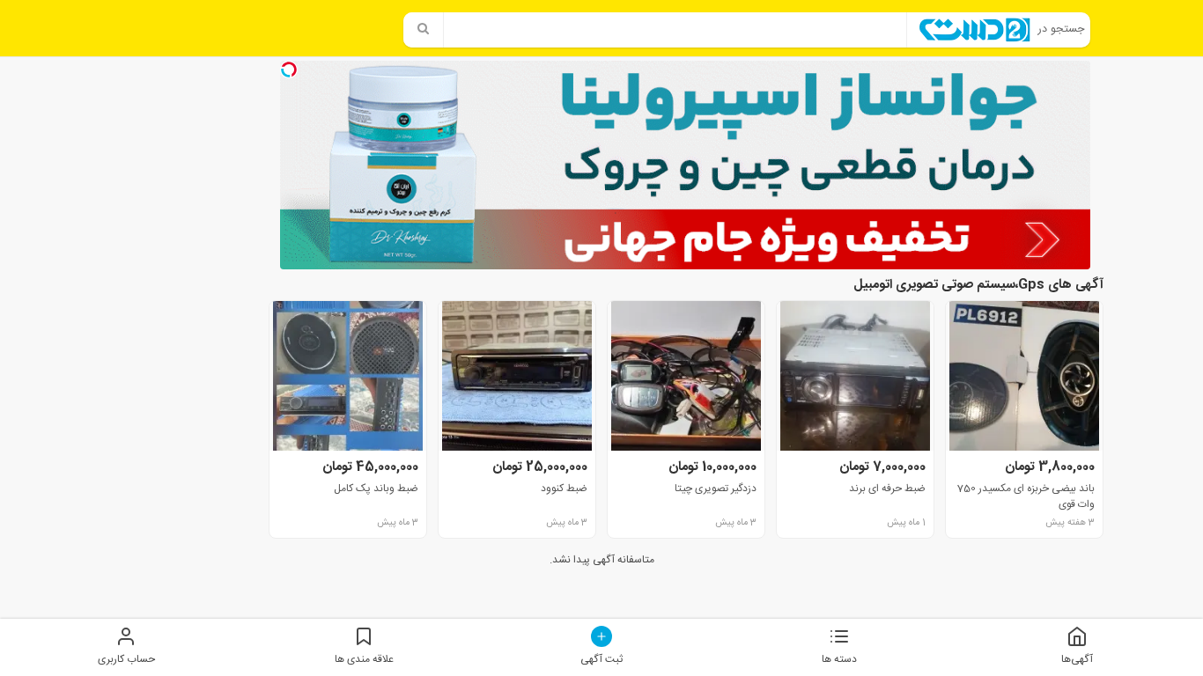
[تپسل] (289, 69)
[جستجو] (423, 30)
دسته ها (839, 658)
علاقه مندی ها (364, 658)
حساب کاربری (126, 658)
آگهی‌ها (1077, 658)
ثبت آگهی (601, 658)
